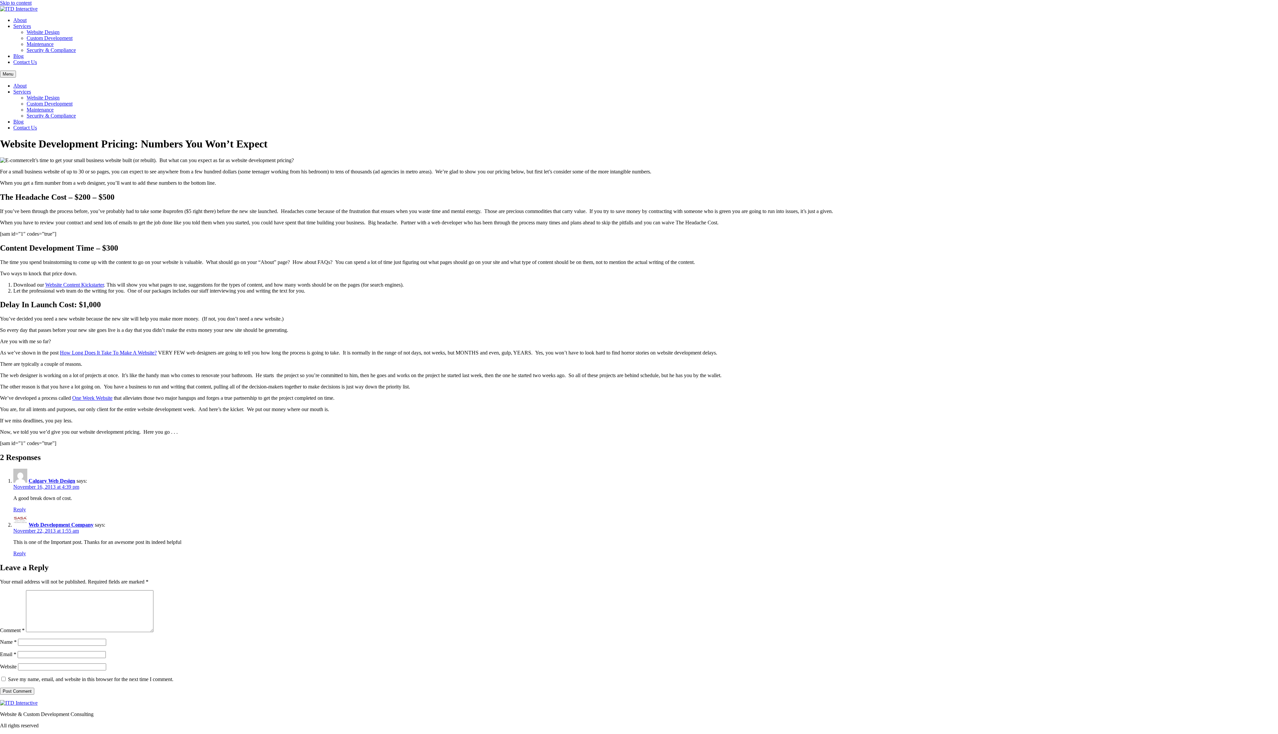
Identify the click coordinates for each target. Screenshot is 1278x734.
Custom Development (50, 38)
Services (22, 26)
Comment (12, 630)
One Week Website (92, 398)
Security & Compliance (51, 50)
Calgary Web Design (52, 481)
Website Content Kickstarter (74, 285)
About (20, 20)
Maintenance (40, 44)
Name (8, 642)
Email (8, 654)
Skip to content (16, 3)
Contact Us (25, 62)
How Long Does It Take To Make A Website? (108, 353)
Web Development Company (61, 525)
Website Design (43, 32)
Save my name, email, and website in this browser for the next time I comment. (90, 679)
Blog (18, 56)
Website (8, 666)
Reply (19, 509)
